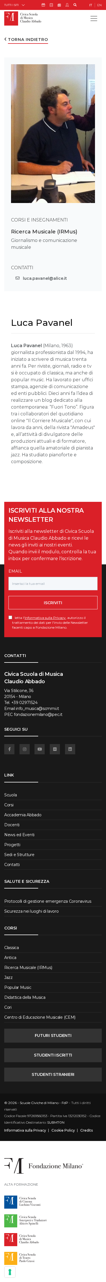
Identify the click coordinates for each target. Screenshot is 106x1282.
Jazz (8, 977)
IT (90, 5)
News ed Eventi (19, 834)
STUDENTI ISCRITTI (53, 1055)
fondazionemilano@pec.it (38, 714)
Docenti (12, 824)
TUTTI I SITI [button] (11, 5)
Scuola (10, 795)
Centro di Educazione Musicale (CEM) (39, 1017)
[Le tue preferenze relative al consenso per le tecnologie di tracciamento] (10, 1272)
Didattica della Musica (25, 997)
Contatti (12, 864)
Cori (8, 1007)
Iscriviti (53, 602)
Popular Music (17, 987)
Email (15, 571)
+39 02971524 (24, 702)
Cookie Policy (63, 1130)
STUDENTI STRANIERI (53, 1074)
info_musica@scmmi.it (37, 708)
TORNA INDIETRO (28, 39)
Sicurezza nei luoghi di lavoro (31, 911)
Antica (10, 957)
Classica (11, 947)
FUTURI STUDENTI (53, 1035)
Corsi (9, 804)
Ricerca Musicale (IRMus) (44, 232)
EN (99, 5)
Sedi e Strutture (19, 854)
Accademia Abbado (23, 814)
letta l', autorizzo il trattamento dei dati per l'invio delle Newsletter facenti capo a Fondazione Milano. (50, 622)
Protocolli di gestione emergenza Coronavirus (47, 901)
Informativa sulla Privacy (45, 618)
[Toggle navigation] (94, 18)
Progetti (12, 844)
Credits (86, 1130)
